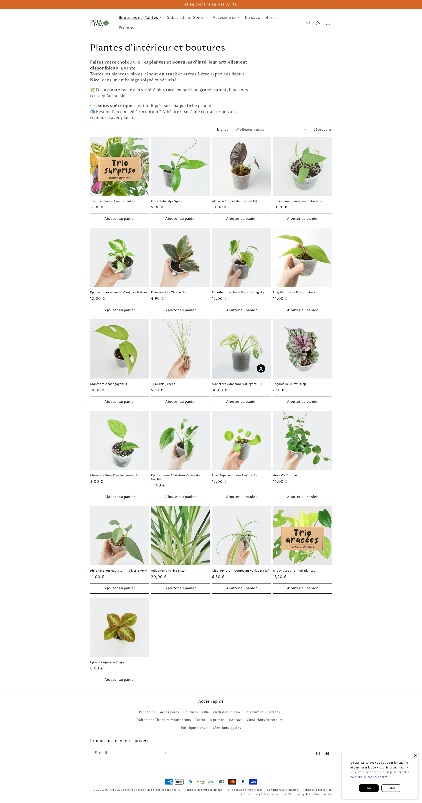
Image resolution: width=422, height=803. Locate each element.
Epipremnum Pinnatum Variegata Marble (175, 477)
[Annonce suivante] (330, 4)
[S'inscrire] (164, 753)
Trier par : (224, 130)
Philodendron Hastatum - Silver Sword (118, 571)
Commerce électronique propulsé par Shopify (150, 790)
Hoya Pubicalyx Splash (167, 201)
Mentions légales (227, 728)
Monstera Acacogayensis (108, 384)
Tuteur (200, 720)
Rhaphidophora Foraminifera (294, 292)
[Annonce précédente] (91, 4)
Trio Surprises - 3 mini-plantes (112, 201)
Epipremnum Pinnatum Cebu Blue (297, 201)
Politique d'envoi (195, 728)
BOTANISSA (112, 790)
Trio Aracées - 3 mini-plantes (294, 571)
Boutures (190, 712)
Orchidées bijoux (227, 712)
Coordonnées (323, 794)
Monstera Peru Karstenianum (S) (114, 475)
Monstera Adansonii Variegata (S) (237, 384)
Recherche (147, 712)
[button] (140, 18)
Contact (235, 720)
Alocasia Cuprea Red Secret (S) (234, 201)
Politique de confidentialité (245, 790)
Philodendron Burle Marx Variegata (238, 292)
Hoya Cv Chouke (285, 475)
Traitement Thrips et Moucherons (163, 720)
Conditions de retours (265, 720)
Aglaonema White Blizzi (168, 571)
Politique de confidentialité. (369, 777)
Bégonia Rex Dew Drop (289, 384)
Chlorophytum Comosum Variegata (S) (240, 571)
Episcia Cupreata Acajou (108, 662)
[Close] (415, 755)
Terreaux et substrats (262, 712)
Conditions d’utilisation (282, 790)
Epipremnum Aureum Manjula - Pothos (118, 292)
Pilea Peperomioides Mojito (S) (234, 475)
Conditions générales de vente (263, 794)
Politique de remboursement (203, 790)
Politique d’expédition (317, 790)
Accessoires (169, 712)
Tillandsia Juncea (163, 384)
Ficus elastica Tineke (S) (168, 292)
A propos (217, 720)
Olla (205, 712)
